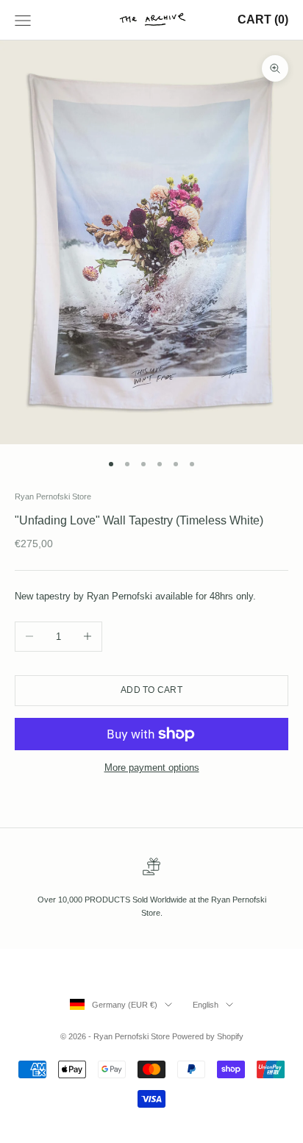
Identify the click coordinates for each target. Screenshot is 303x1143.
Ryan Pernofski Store (53, 496)
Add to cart (151, 690)
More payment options (151, 767)
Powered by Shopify (207, 1036)
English (205, 1004)
